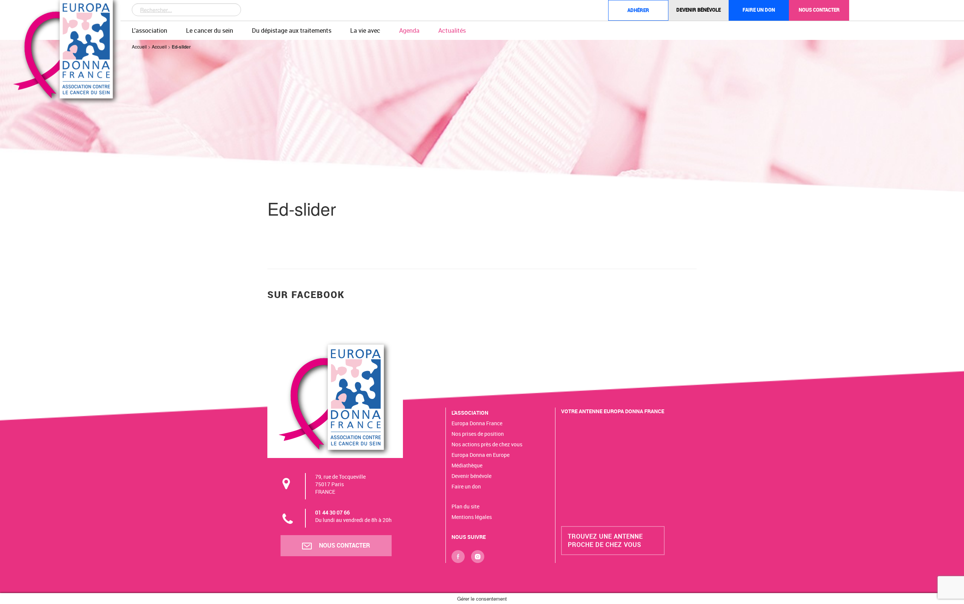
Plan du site (465, 506)
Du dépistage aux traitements (291, 30)
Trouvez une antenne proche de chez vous (605, 540)
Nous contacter (819, 9)
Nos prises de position (477, 433)
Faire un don (759, 9)
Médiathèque (466, 465)
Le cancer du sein (209, 30)
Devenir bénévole (698, 9)
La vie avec (365, 30)
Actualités (452, 30)
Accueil (139, 46)
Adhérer (638, 10)
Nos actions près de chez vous (486, 444)
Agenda (409, 30)
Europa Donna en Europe (480, 454)
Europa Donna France (476, 423)
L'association (149, 30)
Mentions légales (471, 516)
